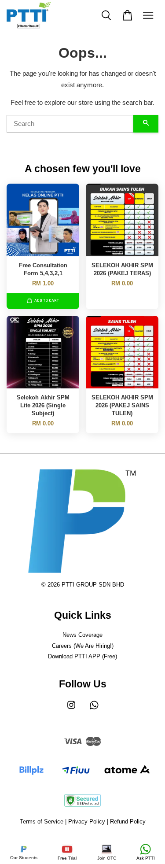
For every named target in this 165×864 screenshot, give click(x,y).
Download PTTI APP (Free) (82, 656)
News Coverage (82, 634)
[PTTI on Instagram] (71, 709)
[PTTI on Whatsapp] (94, 709)
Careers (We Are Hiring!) (83, 645)
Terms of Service (41, 821)
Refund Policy (128, 821)
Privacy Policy (86, 821)
